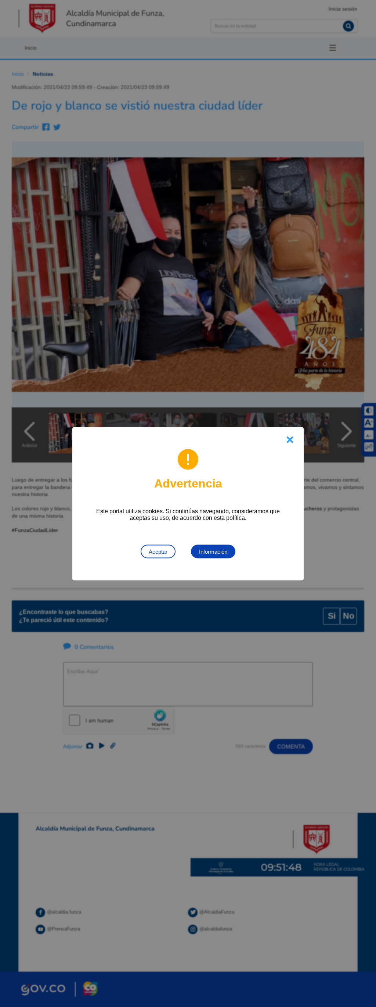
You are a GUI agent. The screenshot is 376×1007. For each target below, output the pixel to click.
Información (213, 551)
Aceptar (158, 551)
